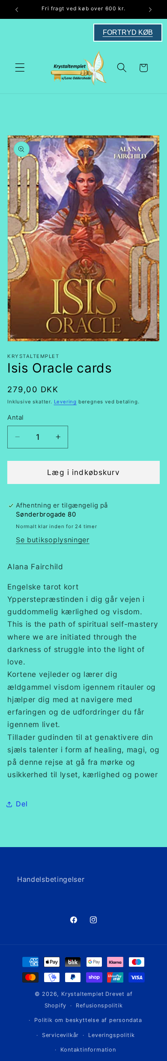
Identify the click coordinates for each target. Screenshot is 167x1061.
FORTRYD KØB (128, 32)
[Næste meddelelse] (150, 9)
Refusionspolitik (99, 1005)
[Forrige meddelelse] (16, 9)
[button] (20, 68)
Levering (65, 402)
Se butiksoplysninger (52, 539)
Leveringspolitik (111, 1035)
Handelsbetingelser (50, 879)
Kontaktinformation (88, 1049)
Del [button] (21, 804)
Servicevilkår (60, 1035)
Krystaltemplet (82, 994)
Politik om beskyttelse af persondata (88, 1020)
